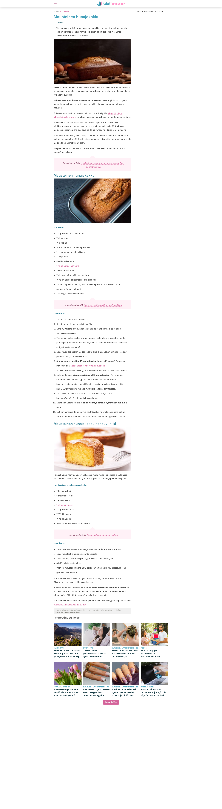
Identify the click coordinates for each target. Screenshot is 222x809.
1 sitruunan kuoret (64, 505)
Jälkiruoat (65, 11)
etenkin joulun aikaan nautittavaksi (70, 604)
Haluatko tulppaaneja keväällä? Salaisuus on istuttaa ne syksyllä (66, 692)
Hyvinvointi (88, 648)
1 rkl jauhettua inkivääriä (67, 266)
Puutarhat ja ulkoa (62, 687)
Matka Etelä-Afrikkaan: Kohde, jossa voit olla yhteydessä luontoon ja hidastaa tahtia (67, 653)
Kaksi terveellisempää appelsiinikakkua (103, 305)
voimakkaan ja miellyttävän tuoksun (88, 366)
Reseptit (57, 11)
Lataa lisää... (111, 702)
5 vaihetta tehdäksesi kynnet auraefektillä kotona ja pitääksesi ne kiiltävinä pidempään (125, 692)
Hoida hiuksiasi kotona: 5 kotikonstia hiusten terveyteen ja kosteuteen (125, 653)
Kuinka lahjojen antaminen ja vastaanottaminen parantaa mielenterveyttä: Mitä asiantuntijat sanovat (153, 653)
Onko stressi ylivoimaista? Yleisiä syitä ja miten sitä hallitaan (94, 653)
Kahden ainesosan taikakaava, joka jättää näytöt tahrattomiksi (153, 692)
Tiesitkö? (144, 648)
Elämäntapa (59, 648)
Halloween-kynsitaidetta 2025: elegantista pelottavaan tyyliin (96, 692)
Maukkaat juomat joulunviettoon (102, 535)
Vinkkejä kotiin (147, 687)
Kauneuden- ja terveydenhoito (125, 648)
